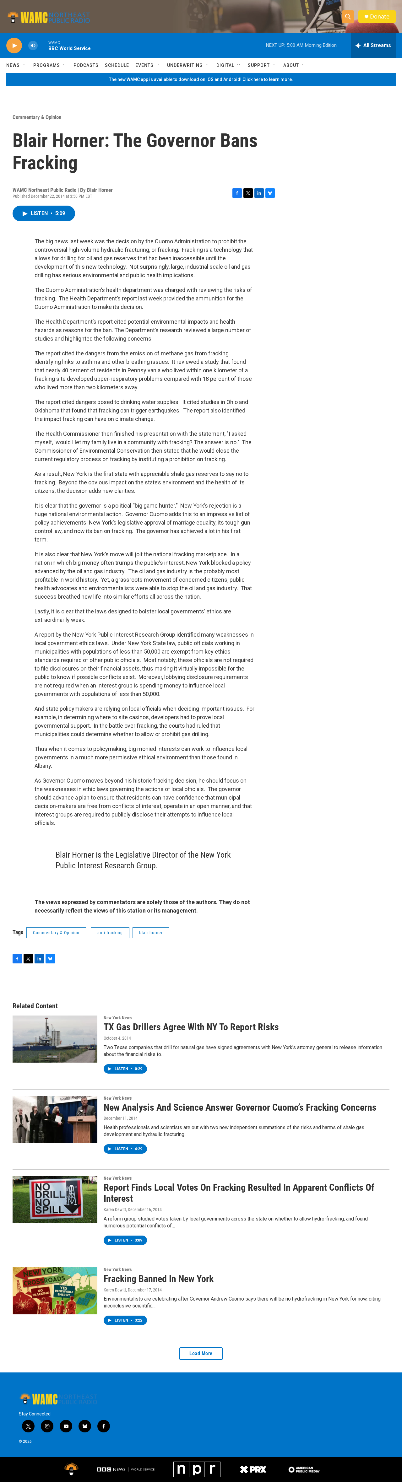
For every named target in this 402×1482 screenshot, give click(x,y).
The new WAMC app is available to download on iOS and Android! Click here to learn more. (201, 79)
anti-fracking (110, 932)
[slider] (43, 45)
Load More (201, 1353)
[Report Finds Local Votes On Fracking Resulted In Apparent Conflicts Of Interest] (55, 1199)
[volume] (33, 46)
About (291, 65)
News (13, 65)
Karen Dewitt (115, 1209)
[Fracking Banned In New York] (55, 1290)
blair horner (151, 932)
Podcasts (86, 65)
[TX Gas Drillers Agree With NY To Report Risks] (55, 1039)
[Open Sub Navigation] (24, 65)
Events (144, 65)
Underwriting (185, 65)
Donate (379, 16)
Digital (225, 65)
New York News (118, 1017)
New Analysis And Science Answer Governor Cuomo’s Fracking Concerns (240, 1107)
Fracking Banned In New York (159, 1278)
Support (259, 65)
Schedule (117, 65)
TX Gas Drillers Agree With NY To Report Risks (191, 1026)
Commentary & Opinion (37, 117)
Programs (46, 65)
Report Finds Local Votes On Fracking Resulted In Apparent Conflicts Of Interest (239, 1193)
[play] (14, 45)
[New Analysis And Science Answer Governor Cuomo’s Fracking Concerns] (55, 1119)
